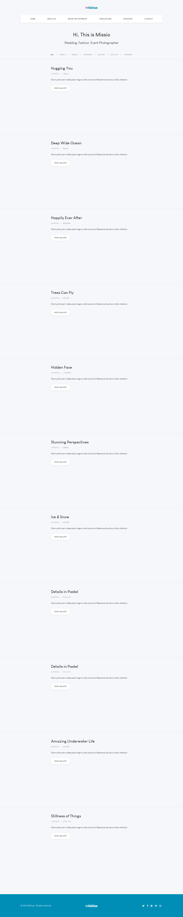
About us (51, 19)
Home (32, 19)
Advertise (128, 19)
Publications (105, 19)
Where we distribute (77, 19)
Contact (149, 19)
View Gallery (60, 88)
